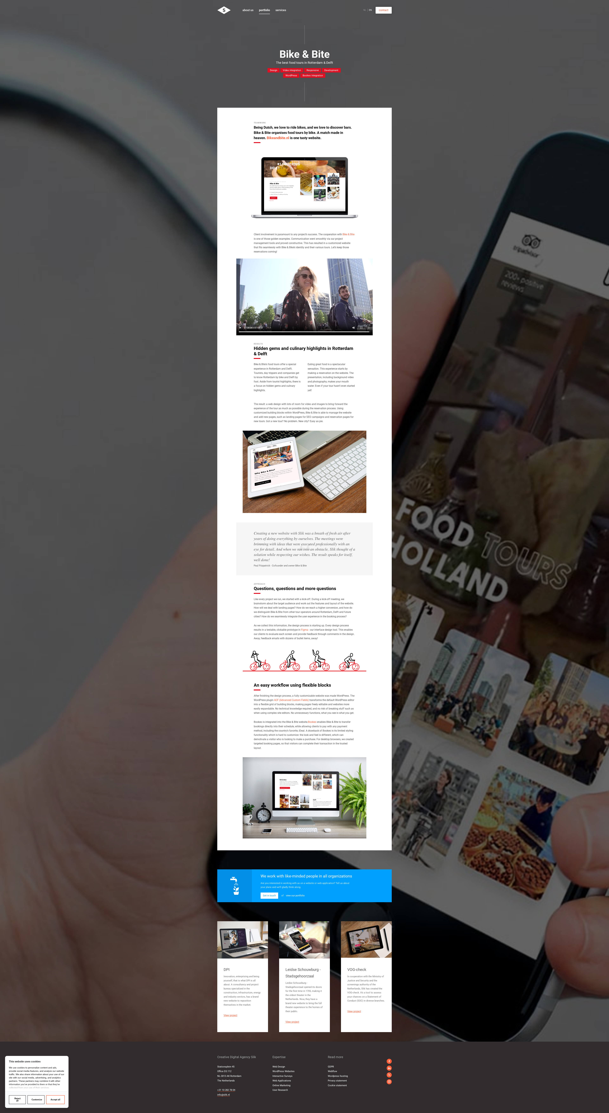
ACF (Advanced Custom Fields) (291, 700)
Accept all (55, 1099)
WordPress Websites (283, 1071)
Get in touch (269, 895)
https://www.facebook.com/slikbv (389, 1061)
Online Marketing (281, 1085)
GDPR (331, 1066)
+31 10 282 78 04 (226, 1090)
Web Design (278, 1066)
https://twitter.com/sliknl (389, 1081)
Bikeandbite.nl (278, 138)
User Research (280, 1090)
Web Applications (281, 1080)
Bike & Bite (348, 234)
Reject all (17, 1099)
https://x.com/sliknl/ (389, 1074)
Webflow (332, 1071)
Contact (383, 10)
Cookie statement (337, 1085)
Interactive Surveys (282, 1076)
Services (280, 10)
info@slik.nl (223, 1094)
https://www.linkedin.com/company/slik (389, 1068)
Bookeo (312, 721)
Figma (304, 629)
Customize (37, 1099)
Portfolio (264, 10)
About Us (247, 10)
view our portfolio (295, 895)
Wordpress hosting (338, 1076)
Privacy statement (337, 1080)
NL (364, 10)
